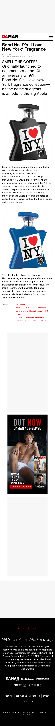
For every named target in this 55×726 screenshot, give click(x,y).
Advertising (34, 696)
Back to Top (27, 629)
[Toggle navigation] (51, 36)
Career (46, 696)
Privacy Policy (27, 701)
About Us (9, 696)
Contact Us (21, 696)
